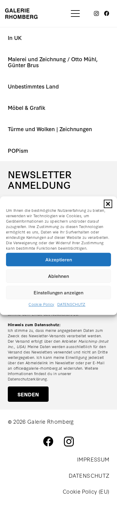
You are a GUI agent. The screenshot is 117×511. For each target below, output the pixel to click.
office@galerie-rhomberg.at (38, 368)
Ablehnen (58, 275)
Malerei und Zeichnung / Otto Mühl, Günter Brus (53, 62)
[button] (108, 204)
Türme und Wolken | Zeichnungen (50, 129)
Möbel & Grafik (26, 107)
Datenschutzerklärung (27, 378)
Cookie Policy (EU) (86, 491)
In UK (15, 37)
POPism (18, 150)
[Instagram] (96, 13)
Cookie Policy (41, 304)
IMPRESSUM (93, 459)
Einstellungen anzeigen (58, 292)
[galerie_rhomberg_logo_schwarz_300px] (21, 13)
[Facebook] (107, 13)
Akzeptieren (58, 259)
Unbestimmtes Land (33, 86)
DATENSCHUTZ (71, 304)
